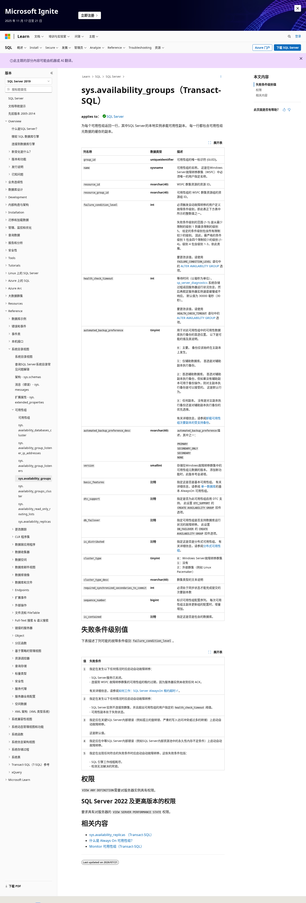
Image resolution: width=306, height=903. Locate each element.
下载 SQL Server (287, 48)
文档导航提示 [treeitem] (17, 106)
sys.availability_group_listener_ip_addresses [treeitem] (35, 448)
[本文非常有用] (284, 109)
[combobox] (28, 81)
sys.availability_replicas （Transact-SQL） (121, 834)
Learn (86, 76)
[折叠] (51, 73)
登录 (298, 36)
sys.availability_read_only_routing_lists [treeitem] (34, 509)
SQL (98, 76)
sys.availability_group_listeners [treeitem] (35, 466)
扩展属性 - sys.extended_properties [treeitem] (29, 399)
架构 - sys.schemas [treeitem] (28, 377)
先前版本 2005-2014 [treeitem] (21, 113)
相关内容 (261, 95)
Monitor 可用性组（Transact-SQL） (116, 846)
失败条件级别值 (266, 84)
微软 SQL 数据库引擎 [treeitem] (25, 136)
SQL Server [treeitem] (16, 98)
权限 (259, 90)
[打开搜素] (289, 36)
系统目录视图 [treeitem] (23, 356)
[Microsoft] (7, 36)
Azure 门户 (262, 48)
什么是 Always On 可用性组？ (111, 840)
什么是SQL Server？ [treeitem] (25, 129)
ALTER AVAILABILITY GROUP (200, 266)
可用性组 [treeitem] (24, 417)
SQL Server (113, 76)
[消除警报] (297, 8)
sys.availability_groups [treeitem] (34, 478)
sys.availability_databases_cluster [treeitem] (35, 430)
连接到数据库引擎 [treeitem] (23, 144)
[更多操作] (221, 76)
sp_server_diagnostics (192, 283)
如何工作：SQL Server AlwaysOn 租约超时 (147, 691)
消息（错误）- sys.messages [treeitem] (27, 387)
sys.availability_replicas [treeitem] (34, 521)
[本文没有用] (289, 109)
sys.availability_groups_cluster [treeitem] (34, 491)
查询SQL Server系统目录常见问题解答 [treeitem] (33, 366)
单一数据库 (208, 486)
